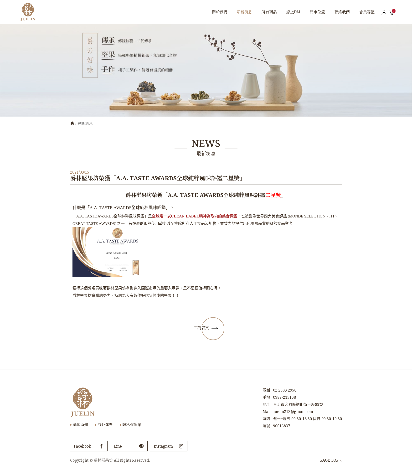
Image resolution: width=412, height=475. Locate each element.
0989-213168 (284, 397)
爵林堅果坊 (28, 11)
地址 (266, 404)
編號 (266, 426)
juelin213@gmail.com (293, 411)
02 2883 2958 (284, 390)
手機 (266, 397)
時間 (266, 418)
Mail (267, 411)
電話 (266, 390)
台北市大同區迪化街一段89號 (298, 404)
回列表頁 (201, 327)
